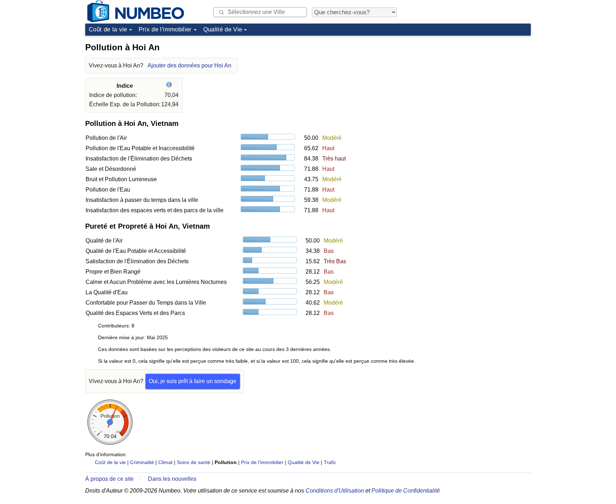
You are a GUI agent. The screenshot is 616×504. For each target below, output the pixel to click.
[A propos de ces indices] (170, 86)
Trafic (330, 462)
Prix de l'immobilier (165, 29)
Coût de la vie (108, 29)
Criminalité (142, 462)
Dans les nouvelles (172, 479)
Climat (165, 462)
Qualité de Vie (222, 29)
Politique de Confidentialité (405, 491)
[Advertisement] (477, 83)
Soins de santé (193, 462)
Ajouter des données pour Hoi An (189, 65)
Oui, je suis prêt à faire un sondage (192, 381)
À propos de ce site (109, 479)
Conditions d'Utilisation (335, 491)
